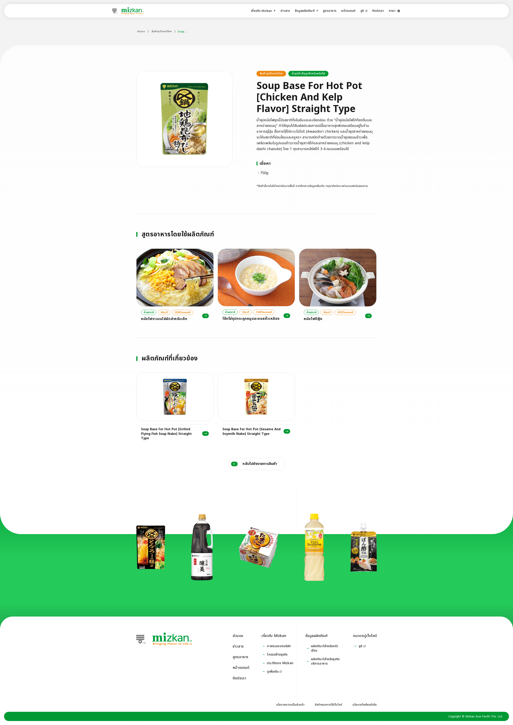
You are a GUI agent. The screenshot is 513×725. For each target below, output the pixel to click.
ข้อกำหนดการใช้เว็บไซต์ (328, 705)
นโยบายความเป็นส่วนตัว (290, 705)
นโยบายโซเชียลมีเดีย (364, 705)
